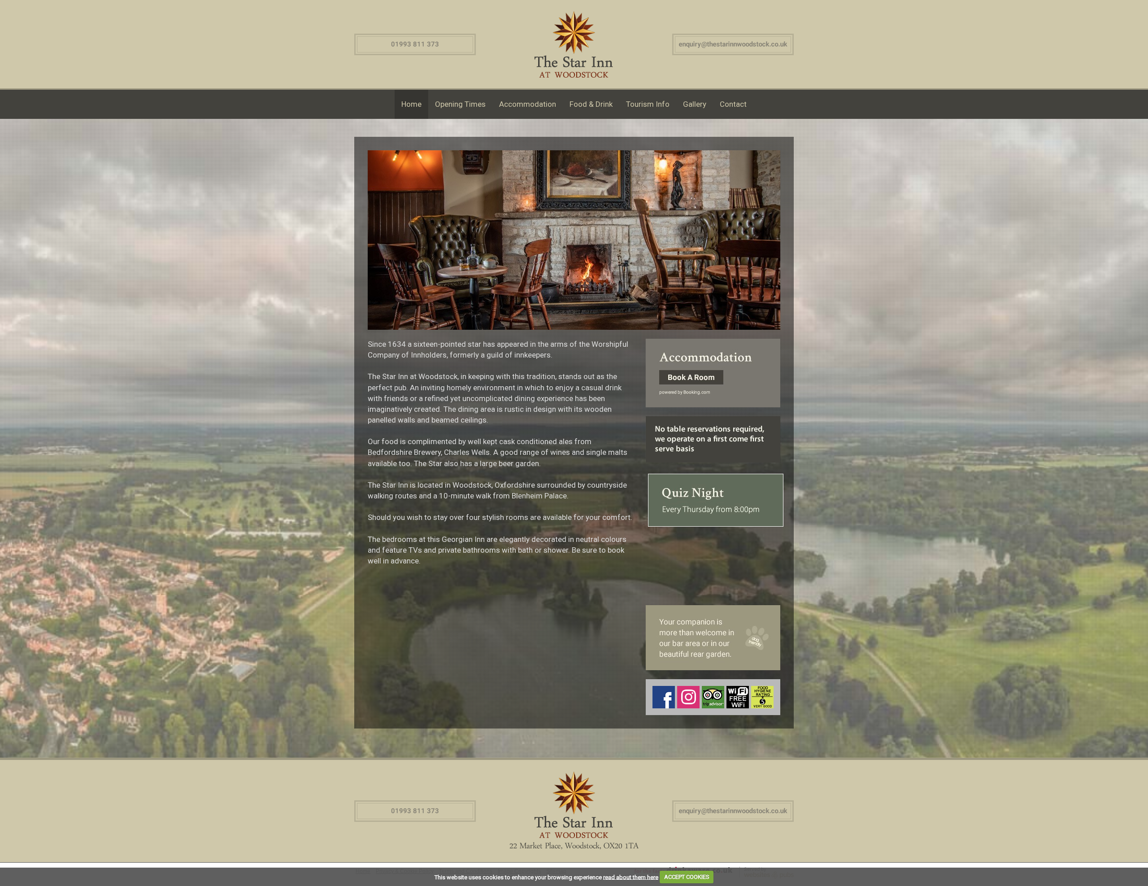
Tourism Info (648, 104)
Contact (733, 104)
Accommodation (527, 104)
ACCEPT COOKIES (686, 876)
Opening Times (460, 104)
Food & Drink (591, 104)
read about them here (630, 876)
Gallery (694, 104)
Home (411, 104)
